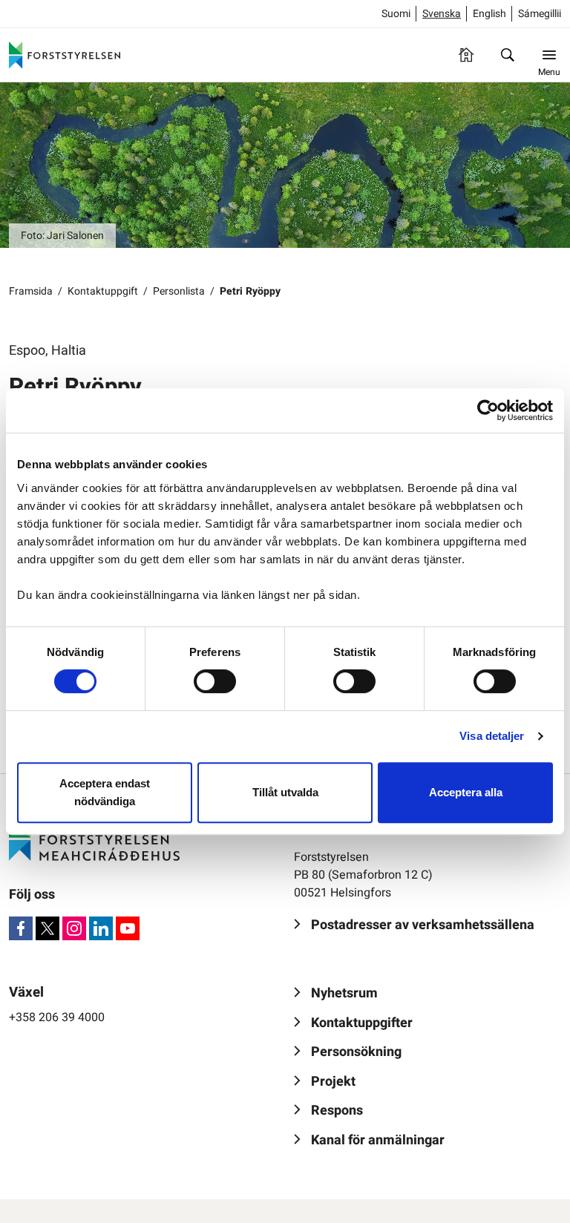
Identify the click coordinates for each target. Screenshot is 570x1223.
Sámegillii (539, 14)
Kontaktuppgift (103, 291)
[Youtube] (128, 928)
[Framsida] (466, 55)
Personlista (179, 291)
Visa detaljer (491, 735)
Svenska (441, 14)
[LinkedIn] (101, 928)
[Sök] (507, 55)
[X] (47, 928)
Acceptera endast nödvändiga (104, 792)
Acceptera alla (465, 792)
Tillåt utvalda (285, 792)
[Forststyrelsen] (64, 55)
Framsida (31, 291)
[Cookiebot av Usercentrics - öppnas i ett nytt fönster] (488, 410)
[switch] (215, 681)
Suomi (395, 14)
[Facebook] (21, 928)
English (489, 14)
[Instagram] (74, 928)
